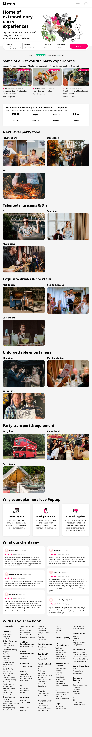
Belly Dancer (24, 680)
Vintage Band (42, 677)
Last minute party (79, 704)
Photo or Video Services (62, 664)
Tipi (57, 633)
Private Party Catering (27, 637)
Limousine (23, 710)
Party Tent (59, 628)
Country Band (42, 684)
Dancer (23, 671)
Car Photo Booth (61, 694)
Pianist (75, 640)
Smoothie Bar (7, 686)
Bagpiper (76, 638)
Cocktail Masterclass (10, 641)
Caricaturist (8, 626)
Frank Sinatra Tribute (80, 655)
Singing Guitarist (79, 643)
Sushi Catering (8, 673)
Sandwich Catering (9, 678)
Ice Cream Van (8, 665)
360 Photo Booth (61, 679)
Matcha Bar (7, 656)
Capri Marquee (43, 710)
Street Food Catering (10, 650)
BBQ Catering (7, 635)
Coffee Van (6, 667)
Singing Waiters (78, 626)
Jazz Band (41, 667)
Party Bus (41, 637)
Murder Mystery (63, 637)
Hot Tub (40, 649)
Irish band (76, 669)
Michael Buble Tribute (80, 659)
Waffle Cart (6, 699)
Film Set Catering (8, 684)
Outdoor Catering (9, 682)
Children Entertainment (27, 643)
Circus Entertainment (27, 652)
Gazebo (40, 704)
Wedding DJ (24, 692)
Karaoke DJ (24, 688)
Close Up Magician (44, 694)
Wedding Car (42, 639)
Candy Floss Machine (10, 710)
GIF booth (59, 696)
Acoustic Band (43, 669)
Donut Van (6, 691)
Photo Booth (60, 677)
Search (78, 4)
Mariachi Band (78, 671)
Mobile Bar (6, 639)
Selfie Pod (59, 690)
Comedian (24, 663)
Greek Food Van (8, 663)
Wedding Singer (78, 628)
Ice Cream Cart (8, 706)
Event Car (24, 707)
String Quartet (25, 702)
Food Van (6, 658)
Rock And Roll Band (44, 680)
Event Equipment (45, 644)
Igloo (57, 626)
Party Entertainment (62, 644)
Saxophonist (77, 645)
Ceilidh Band (77, 673)
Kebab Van (6, 660)
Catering (7, 632)
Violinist (76, 636)
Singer (58, 703)
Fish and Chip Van (26, 635)
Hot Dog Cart (7, 693)
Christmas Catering (9, 680)
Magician (42, 691)
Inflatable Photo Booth (63, 692)
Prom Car (41, 626)
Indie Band (41, 673)
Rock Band (41, 671)
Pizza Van (6, 654)
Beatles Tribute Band (80, 657)
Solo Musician (79, 633)
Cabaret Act (24, 674)
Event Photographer (62, 699)
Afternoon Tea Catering (11, 703)
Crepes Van (7, 675)
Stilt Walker (24, 656)
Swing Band (42, 686)
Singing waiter (78, 698)
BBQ (74, 696)
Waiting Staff (42, 659)
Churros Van (7, 671)
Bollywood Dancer (26, 678)
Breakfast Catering (9, 688)
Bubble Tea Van (8, 669)
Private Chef (7, 643)
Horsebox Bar (7, 695)
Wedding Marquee (44, 708)
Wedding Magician (44, 696)
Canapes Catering (9, 701)
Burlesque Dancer (26, 676)
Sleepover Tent (43, 706)
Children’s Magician (27, 647)
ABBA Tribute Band (79, 661)
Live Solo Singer (61, 708)
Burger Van (7, 652)
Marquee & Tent (45, 701)
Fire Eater (23, 659)
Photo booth (77, 702)
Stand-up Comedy (26, 666)
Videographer (60, 684)
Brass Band (24, 700)
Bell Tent (58, 631)
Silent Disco (42, 647)
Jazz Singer (59, 706)
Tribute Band (79, 649)
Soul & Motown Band (45, 675)
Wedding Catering (9, 708)
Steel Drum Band (43, 682)
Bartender (41, 657)
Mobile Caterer (25, 633)
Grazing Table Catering (10, 697)
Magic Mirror (60, 681)
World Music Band (81, 666)
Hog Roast (6, 637)
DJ (21, 685)
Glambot (58, 688)
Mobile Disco (24, 690)
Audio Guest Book (62, 686)
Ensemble (24, 697)
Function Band (44, 664)
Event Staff (43, 654)
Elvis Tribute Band (79, 652)
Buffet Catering (25, 631)
